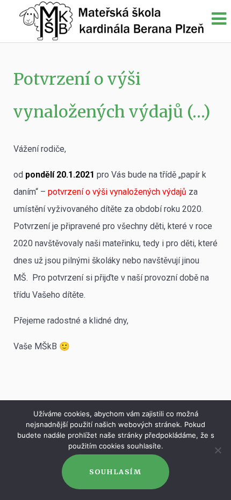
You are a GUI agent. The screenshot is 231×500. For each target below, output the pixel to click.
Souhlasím (115, 471)
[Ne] (217, 450)
